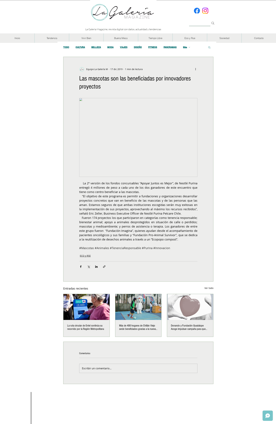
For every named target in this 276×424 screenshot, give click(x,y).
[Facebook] (197, 11)
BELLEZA (96, 47)
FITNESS (152, 47)
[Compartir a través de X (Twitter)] (88, 266)
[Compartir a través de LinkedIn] (96, 266)
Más (185, 47)
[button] (51, 38)
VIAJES (123, 47)
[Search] (213, 23)
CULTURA (80, 47)
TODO (66, 47)
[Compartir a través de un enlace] (104, 266)
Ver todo (208, 288)
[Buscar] (199, 21)
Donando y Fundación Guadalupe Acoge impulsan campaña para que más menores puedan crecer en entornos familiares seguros (188, 327)
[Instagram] (205, 11)
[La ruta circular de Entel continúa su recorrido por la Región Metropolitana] (86, 307)
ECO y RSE (85, 255)
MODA (110, 47)
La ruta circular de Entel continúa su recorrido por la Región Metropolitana (85, 327)
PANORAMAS (170, 47)
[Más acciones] (195, 69)
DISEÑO (138, 47)
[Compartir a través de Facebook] (80, 266)
